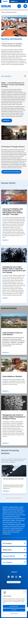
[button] (19, 6)
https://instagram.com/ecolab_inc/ (16, 576)
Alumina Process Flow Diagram (11, 171)
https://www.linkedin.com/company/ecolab (8, 576)
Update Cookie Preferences (13, 582)
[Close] (25, 591)
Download (4, 240)
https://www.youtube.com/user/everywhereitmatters (20, 576)
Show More (6, 491)
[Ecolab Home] (5, 6)
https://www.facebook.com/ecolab (12, 576)
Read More (5, 352)
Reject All (14, 609)
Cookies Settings (14, 613)
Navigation (6, 76)
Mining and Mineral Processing (9, 12)
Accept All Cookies (14, 606)
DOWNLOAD (6, 120)
